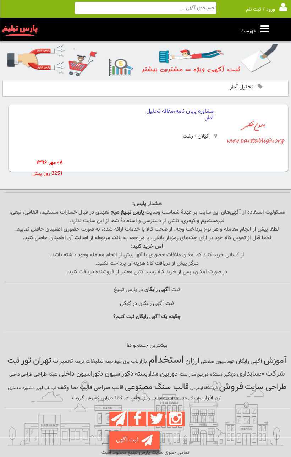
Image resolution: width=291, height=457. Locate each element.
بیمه (109, 361)
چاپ (135, 398)
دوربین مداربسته (156, 374)
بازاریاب (139, 361)
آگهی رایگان (249, 361)
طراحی (40, 374)
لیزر (39, 388)
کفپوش (92, 398)
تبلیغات (94, 361)
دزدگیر (230, 374)
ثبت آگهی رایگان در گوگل (147, 304)
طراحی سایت (265, 387)
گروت (78, 398)
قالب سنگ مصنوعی (157, 387)
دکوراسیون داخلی (81, 374)
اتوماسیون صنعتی (218, 361)
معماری (14, 388)
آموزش (275, 361)
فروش (231, 386)
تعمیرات (63, 361)
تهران (42, 360)
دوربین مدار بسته (194, 374)
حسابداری (250, 374)
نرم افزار (213, 398)
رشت (188, 136)
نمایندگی (195, 399)
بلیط (118, 361)
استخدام (166, 360)
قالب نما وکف (74, 387)
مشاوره (28, 388)
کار (126, 398)
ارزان (192, 361)
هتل (183, 398)
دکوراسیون (119, 374)
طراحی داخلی (20, 374)
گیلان (202, 136)
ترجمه (79, 362)
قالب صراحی (108, 387)
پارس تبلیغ (132, 212)
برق (126, 362)
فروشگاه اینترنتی (204, 388)
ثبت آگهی (128, 440)
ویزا (146, 398)
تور (26, 360)
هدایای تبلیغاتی (165, 398)
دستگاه (216, 374)
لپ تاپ (50, 388)
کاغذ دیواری (111, 398)
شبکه (52, 374)
